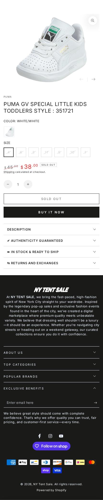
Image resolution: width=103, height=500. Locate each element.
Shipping (9, 171)
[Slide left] (81, 79)
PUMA (8, 96)
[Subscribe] (96, 403)
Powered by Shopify (52, 490)
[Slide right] (93, 79)
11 (48, 153)
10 (74, 153)
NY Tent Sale (42, 484)
